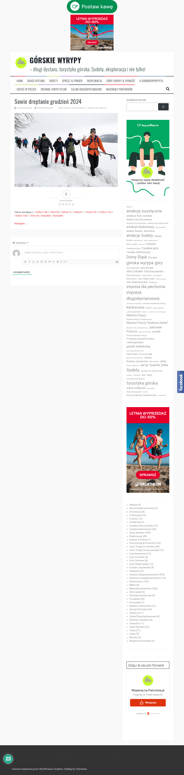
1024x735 (90, 212)
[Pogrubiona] (25, 261)
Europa (152, 257)
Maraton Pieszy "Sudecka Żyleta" (147, 322)
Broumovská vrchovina (141, 508)
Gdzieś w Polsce (26, 89)
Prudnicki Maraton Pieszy (136, 336)
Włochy (133, 637)
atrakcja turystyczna (144, 211)
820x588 (58, 215)
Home (20, 81)
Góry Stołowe (157, 275)
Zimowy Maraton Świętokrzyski (141, 395)
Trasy (132, 630)
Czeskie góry (150, 248)
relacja (148, 357)
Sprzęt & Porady (72, 81)
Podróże (131, 331)
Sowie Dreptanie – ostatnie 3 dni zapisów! (89, 108)
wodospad (150, 388)
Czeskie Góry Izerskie (141, 525)
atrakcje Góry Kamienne (136, 223)
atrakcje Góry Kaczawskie (139, 219)
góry (159, 262)
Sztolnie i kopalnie (139, 619)
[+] (65, 261)
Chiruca (142, 244)
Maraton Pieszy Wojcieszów (137, 328)
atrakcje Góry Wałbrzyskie (157, 223)
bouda (129, 240)
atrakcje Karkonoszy (140, 227)
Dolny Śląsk (136, 257)
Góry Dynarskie (132, 268)
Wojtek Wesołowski (44, 108)
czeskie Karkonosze (138, 252)
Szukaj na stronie (136, 99)
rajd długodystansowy (135, 351)
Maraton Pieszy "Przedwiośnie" (139, 319)
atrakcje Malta (160, 227)
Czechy (151, 244)
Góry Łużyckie (161, 279)
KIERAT (149, 308)
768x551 (78, 212)
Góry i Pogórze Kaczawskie (144, 550)
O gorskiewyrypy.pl (151, 81)
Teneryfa (136, 375)
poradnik (156, 331)
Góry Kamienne (133, 275)
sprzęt (144, 365)
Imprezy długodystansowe (143, 574)
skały (163, 361)
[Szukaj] (163, 107)
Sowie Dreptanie (132, 365)
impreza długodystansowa (142, 295)
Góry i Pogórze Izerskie (142, 546)
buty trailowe (138, 240)
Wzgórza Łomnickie (140, 640)
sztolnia (129, 375)
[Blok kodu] (54, 261)
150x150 (54, 212)
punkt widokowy (138, 346)
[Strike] (38, 261)
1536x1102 (105, 212)
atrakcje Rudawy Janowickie (140, 231)
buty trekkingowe (150, 240)
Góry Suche (131, 279)
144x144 (34, 215)
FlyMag (68, 769)
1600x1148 (41, 212)
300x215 (66, 212)
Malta (145, 312)
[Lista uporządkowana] (42, 261)
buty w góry (131, 244)
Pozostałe (134, 602)
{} (61, 261)
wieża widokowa (136, 387)
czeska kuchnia (133, 248)
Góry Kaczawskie (153, 271)
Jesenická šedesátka (133, 304)
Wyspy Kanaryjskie (133, 392)
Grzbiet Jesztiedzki (139, 567)
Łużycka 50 (162, 395)
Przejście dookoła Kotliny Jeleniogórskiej (140, 340)
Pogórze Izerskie (145, 332)
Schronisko (154, 361)
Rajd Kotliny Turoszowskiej (139, 354)
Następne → (21, 223)
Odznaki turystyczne (54, 89)
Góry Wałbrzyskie (146, 278)
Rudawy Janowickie (137, 361)
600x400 (46, 215)
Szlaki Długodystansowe (86, 89)
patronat (156, 327)
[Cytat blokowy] (50, 261)
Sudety (53, 81)
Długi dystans (36, 81)
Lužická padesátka (133, 312)
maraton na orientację (156, 312)
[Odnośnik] (58, 261)
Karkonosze (135, 307)
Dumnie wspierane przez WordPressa (32, 769)
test (144, 375)
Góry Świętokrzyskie (136, 282)
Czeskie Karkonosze (140, 529)
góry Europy (147, 267)
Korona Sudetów (158, 308)
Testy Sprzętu (136, 626)
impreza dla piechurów (145, 286)
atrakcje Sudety (139, 235)
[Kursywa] (29, 261)
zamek (145, 392)
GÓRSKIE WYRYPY (55, 60)
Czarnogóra (135, 515)
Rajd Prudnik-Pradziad (134, 358)
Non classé (135, 591)
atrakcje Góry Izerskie (139, 215)
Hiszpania (153, 282)
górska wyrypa (139, 262)
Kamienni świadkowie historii (145, 578)
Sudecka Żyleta (159, 365)
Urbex (132, 633)
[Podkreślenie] (33, 261)
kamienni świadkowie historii (154, 303)
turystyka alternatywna (135, 379)
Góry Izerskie (134, 271)
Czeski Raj (135, 522)
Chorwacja (135, 511)
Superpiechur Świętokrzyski (152, 371)
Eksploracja (94, 81)
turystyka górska (142, 383)
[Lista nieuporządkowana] (46, 261)
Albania (129, 207)
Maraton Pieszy (136, 315)
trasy (149, 375)
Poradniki (134, 599)
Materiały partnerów (119, 89)
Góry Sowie (147, 275)
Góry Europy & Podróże (120, 81)
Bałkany (158, 236)
